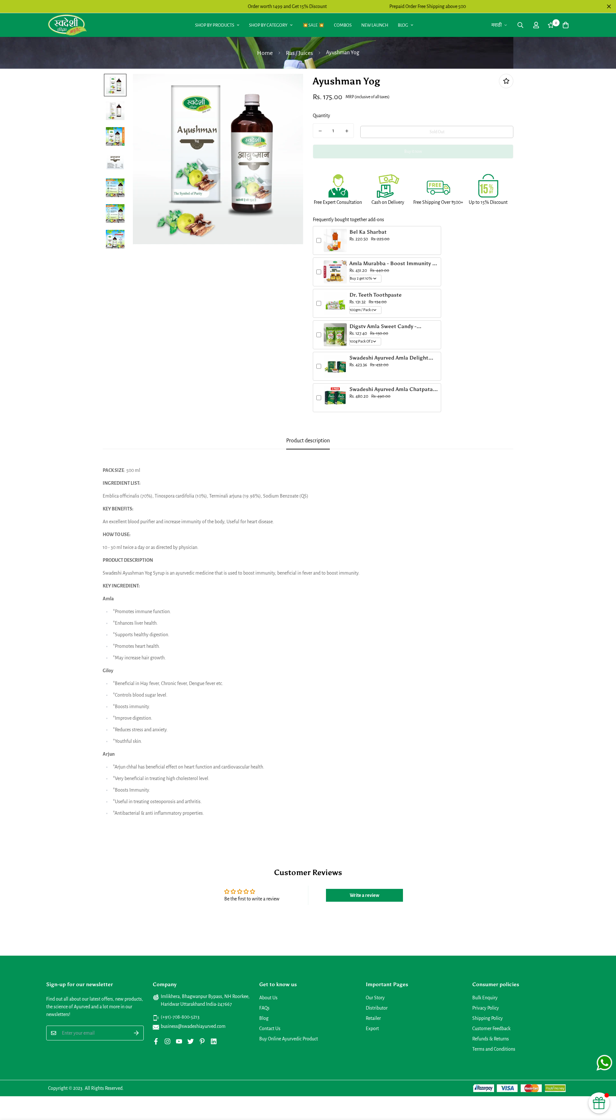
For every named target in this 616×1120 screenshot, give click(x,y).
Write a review (364, 895)
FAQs (264, 1008)
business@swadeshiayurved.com (193, 1026)
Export (372, 1028)
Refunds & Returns (490, 1038)
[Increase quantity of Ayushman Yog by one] (347, 131)
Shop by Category (268, 25)
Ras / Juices (299, 53)
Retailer (373, 1018)
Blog (403, 25)
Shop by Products (214, 25)
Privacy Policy (485, 1008)
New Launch (374, 25)
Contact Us (269, 1028)
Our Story (375, 997)
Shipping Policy (487, 1018)
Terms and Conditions (493, 1049)
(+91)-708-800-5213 (180, 1017)
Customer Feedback (491, 1028)
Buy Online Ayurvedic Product (288, 1038)
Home (265, 53)
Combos (343, 25)
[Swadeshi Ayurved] (67, 24)
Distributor (377, 1008)
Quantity (321, 115)
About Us (268, 997)
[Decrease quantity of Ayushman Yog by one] (320, 131)
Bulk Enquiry (485, 997)
